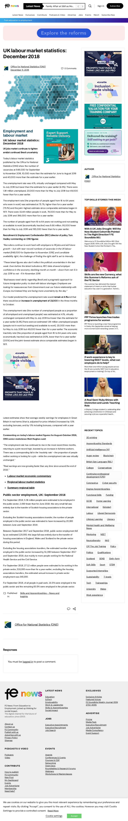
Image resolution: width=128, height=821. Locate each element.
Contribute (42, 15)
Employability (51, 702)
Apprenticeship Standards (99, 443)
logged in (28, 661)
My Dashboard (11, 780)
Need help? (10, 791)
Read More (53, 810)
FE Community (11, 729)
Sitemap (8, 740)
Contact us (10, 726)
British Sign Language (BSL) (99, 461)
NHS (107, 540)
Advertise (72, 15)
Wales (103, 589)
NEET (103, 534)
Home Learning (103, 501)
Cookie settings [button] (54, 815)
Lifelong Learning (94, 519)
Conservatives (105, 467)
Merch (96, 15)
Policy (113, 546)
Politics (89, 552)
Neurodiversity (93, 540)
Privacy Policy (11, 737)
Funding (109, 494)
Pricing (89, 719)
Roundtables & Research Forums (60, 768)
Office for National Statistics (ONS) (28, 66)
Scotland (90, 558)
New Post (9, 777)
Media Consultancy (94, 730)
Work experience (94, 595)
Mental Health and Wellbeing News (100, 527)
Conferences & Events (55, 757)
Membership (10, 788)
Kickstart (107, 507)
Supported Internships (97, 570)
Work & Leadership (54, 705)
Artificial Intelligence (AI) (97, 449)
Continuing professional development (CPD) (97, 475)
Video (7, 757)
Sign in (101, 6)
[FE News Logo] (12, 5)
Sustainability (92, 576)
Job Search (50, 730)
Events (88, 15)
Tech (88, 582)
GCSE (89, 501)
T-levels (107, 576)
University (91, 589)
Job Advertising (93, 727)
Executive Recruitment (55, 727)
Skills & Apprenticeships (56, 707)
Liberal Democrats (106, 513)
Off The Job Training (96, 546)
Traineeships (101, 582)
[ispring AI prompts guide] (21, 398)
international (92, 507)
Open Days (50, 765)
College (90, 467)
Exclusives (30, 15)
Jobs (81, 15)
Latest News (17, 15)
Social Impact (51, 710)
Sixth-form (114, 558)
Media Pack (91, 722)
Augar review (92, 455)
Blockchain (108, 455)
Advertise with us (13, 735)
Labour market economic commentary (29, 476)
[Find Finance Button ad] (103, 142)
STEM (112, 564)
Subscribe (115, 6)
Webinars (49, 771)
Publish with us (11, 732)
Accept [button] (74, 816)
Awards (48, 754)
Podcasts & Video (57, 15)
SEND (102, 558)
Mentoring (91, 534)
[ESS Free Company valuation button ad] (103, 116)
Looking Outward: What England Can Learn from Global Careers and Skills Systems (61, 6)
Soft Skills (90, 564)
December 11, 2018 (20, 69)
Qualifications (104, 552)
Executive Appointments (56, 725)
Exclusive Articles (94, 696)
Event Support (92, 733)
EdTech (48, 699)
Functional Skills (93, 494)
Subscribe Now (108, 15)
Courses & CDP (52, 760)
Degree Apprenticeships (98, 489)
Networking (50, 763)
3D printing (91, 437)
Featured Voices (93, 699)
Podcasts (9, 754)
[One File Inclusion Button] (21, 371)
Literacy (111, 519)
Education (49, 696)
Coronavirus (92, 482)
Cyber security (109, 482)
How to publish (12, 772)
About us (9, 724)
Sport (102, 564)
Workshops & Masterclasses (58, 774)
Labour (89, 513)
